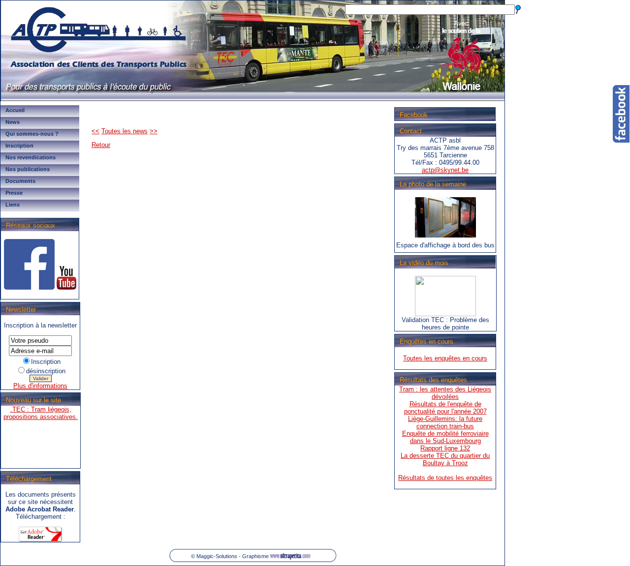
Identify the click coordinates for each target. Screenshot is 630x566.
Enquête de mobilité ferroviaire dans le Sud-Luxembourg (445, 437)
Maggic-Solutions (216, 556)
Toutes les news (124, 131)
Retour (101, 145)
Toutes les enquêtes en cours (445, 358)
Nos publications (27, 169)
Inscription (19, 146)
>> (154, 131)
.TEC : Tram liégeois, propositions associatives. (40, 406)
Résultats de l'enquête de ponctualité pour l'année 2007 (445, 407)
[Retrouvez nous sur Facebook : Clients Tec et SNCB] (29, 287)
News (12, 122)
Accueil (15, 110)
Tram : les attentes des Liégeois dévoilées (445, 393)
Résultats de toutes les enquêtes (445, 477)
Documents (20, 181)
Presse (14, 193)
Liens (12, 205)
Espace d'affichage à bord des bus (445, 245)
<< (95, 131)
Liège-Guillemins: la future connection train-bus (445, 422)
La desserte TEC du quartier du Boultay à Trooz (445, 459)
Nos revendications (30, 157)
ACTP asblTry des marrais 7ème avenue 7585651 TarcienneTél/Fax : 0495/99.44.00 (445, 155)
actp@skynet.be (445, 170)
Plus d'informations (40, 385)
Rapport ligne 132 (445, 448)
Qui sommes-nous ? (32, 134)
